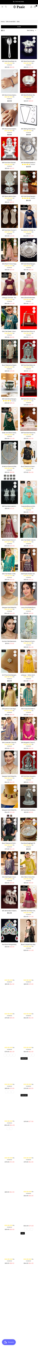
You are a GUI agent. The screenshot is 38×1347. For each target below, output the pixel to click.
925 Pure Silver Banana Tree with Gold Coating (28, 1119)
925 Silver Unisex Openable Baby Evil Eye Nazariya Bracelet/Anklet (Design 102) (9, 95)
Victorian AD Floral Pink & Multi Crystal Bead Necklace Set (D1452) (28, 1325)
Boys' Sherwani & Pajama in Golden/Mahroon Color (9, 365)
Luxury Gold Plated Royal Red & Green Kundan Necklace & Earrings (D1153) (28, 607)
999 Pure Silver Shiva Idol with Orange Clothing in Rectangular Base (28, 331)
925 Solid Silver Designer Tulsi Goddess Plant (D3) (28, 196)
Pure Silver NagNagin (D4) (28, 843)
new (24, 206)
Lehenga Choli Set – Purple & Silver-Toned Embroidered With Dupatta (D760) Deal (9, 297)
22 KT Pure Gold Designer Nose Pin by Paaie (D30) (9, 675)
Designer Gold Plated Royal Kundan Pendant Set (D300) (9, 1046)
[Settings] (31, 6)
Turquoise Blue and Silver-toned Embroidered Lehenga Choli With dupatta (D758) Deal (28, 506)
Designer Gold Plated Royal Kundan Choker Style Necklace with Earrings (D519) (9, 1119)
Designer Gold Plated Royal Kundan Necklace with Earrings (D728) (28, 1082)
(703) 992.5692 (19, 1)
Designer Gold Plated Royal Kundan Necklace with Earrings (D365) (9, 607)
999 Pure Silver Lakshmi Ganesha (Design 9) (9, 506)
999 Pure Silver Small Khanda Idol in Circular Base (9, 1257)
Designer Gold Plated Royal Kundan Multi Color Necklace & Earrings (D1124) (28, 1012)
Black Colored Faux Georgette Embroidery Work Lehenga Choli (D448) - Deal (28, 944)
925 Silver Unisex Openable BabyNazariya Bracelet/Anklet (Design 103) (9, 129)
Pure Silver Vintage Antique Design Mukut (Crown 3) (9, 944)
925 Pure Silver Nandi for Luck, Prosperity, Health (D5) (28, 433)
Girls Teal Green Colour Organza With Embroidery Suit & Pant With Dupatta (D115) (9, 331)
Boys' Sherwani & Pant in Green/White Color (28, 641)
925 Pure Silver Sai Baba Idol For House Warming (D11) (28, 810)
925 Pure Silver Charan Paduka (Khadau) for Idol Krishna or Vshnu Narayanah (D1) (9, 230)
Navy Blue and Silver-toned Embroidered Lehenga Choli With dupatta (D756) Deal (28, 230)
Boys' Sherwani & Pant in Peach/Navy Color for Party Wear (28, 1156)
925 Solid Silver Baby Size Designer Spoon (9, 61)
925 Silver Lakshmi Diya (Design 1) (9, 196)
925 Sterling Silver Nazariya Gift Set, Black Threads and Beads (28, 129)
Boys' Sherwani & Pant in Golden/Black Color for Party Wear (28, 466)
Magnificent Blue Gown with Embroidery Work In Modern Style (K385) (9, 1190)
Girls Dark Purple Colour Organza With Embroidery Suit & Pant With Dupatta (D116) (9, 877)
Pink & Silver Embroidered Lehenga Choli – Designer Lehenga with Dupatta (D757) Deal (28, 297)
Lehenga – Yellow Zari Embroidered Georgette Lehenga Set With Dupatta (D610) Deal (28, 675)
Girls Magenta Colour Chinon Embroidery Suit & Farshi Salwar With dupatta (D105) (28, 742)
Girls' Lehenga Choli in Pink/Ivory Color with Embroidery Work (28, 1190)
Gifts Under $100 (10, 21)
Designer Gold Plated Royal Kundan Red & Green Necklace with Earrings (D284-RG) (28, 1257)
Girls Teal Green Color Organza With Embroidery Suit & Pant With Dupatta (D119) (28, 540)
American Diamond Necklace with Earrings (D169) (9, 466)
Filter (19, 27)
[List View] (4, 30)
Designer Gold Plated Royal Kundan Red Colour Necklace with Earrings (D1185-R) (9, 1012)
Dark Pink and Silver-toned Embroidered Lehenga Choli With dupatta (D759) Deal (28, 911)
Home (2, 21)
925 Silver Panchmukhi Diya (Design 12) (28, 61)
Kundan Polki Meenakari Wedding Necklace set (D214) (9, 641)
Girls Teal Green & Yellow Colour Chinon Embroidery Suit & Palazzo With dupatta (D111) (9, 574)
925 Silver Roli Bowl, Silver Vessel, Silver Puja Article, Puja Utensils (28, 95)
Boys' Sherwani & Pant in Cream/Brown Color (9, 1223)
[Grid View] (2, 30)
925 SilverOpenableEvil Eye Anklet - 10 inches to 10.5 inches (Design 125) (28, 162)
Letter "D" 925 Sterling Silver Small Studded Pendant (28, 1291)
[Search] (6, 6)
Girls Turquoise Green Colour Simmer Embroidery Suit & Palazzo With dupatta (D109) (28, 709)
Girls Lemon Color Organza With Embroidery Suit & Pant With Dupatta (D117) (9, 709)
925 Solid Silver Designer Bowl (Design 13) (28, 264)
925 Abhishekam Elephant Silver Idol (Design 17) (9, 911)
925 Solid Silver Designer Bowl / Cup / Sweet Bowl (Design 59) (9, 399)
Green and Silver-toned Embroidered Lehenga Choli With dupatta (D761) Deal (9, 433)
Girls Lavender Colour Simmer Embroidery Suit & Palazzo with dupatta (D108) (9, 742)
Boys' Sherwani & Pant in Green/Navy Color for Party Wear (9, 843)
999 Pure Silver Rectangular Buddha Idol (9, 1325)
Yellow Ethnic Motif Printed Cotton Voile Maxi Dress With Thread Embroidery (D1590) (9, 978)
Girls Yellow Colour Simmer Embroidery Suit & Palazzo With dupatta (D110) (28, 877)
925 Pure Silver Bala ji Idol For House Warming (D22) (28, 365)
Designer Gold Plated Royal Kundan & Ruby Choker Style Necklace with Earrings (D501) (9, 810)
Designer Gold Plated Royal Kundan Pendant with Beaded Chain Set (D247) (9, 1082)
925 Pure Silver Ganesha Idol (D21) (28, 776)
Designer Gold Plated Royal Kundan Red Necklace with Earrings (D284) (9, 776)
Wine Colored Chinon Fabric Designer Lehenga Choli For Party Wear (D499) (9, 540)
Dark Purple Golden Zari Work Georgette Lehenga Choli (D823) (28, 574)
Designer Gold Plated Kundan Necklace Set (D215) (28, 1223)
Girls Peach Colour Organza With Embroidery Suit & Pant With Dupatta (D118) (9, 264)
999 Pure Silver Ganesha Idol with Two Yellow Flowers (9, 162)
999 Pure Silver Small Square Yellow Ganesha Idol (28, 399)
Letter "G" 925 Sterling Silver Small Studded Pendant (9, 1291)
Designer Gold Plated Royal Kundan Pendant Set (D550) (28, 1046)
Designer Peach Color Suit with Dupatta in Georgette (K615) (9, 1156)
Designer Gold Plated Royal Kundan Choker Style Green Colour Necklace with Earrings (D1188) (28, 978)
